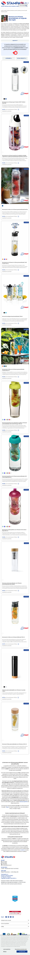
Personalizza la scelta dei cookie (21, 949)
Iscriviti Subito (14, 495)
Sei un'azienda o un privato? (10, 481)
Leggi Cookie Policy (6, 949)
